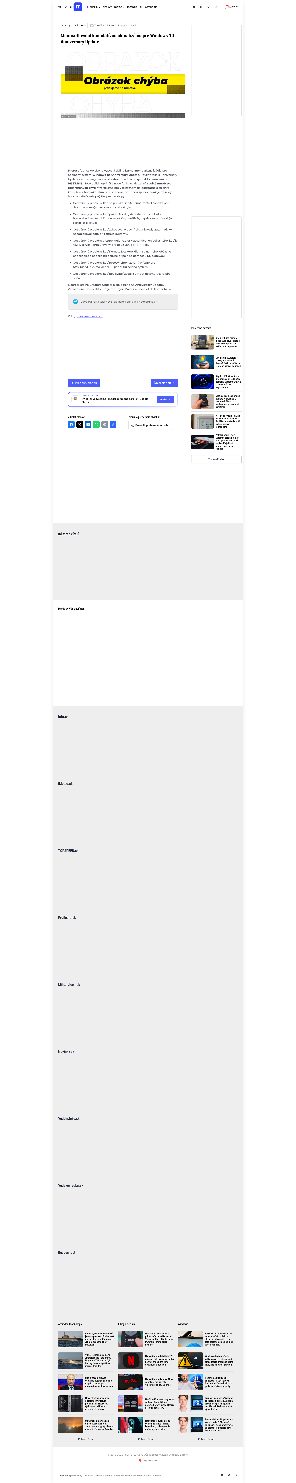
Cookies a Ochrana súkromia (98, 1476)
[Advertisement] (123, 145)
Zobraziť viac (216, 459)
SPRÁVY (107, 7)
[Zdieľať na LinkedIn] (88, 424)
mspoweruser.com (90, 316)
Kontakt (157, 1476)
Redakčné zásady (123, 1476)
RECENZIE (131, 7)
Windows (80, 25)
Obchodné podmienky (70, 1476)
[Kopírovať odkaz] (113, 424)
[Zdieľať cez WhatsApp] (96, 424)
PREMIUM (95, 7)
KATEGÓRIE (150, 7)
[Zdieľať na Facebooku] (71, 424)
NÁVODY (119, 7)
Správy (66, 25)
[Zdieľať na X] (79, 424)
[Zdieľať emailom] (104, 424)
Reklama (137, 1476)
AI (141, 7)
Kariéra (147, 1476)
